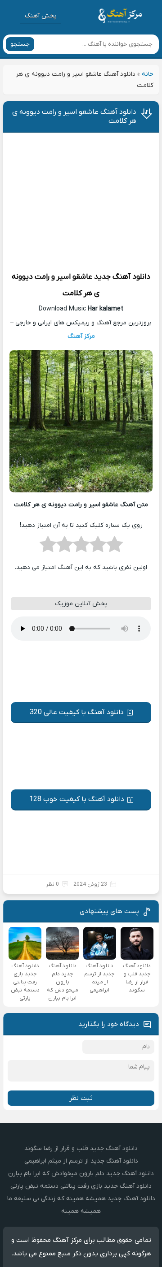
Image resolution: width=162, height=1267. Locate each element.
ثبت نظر (81, 1098)
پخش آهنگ (41, 16)
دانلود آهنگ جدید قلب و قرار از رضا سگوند (81, 1148)
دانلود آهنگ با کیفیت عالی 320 (77, 712)
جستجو (20, 44)
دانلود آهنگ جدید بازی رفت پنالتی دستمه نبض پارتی (81, 1186)
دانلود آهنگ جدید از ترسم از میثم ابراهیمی (81, 1161)
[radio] (114, 547)
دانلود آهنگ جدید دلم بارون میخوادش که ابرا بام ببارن (81, 1173)
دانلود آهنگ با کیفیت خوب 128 (76, 799)
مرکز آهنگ (81, 336)
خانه (147, 74)
